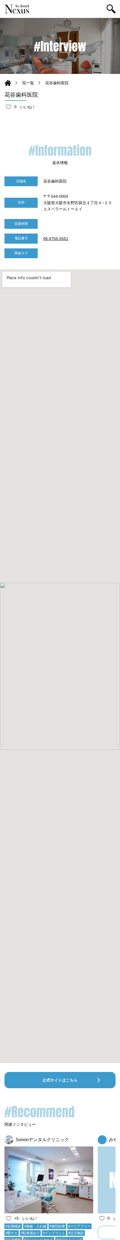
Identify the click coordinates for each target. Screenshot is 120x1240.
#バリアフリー (79, 1226)
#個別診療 (57, 1226)
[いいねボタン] (8, 106)
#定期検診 (13, 1226)
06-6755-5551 (55, 238)
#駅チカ (12, 1233)
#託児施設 (76, 1233)
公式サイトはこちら (60, 1080)
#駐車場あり (30, 1233)
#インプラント (54, 1233)
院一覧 (28, 83)
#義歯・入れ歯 (35, 1226)
